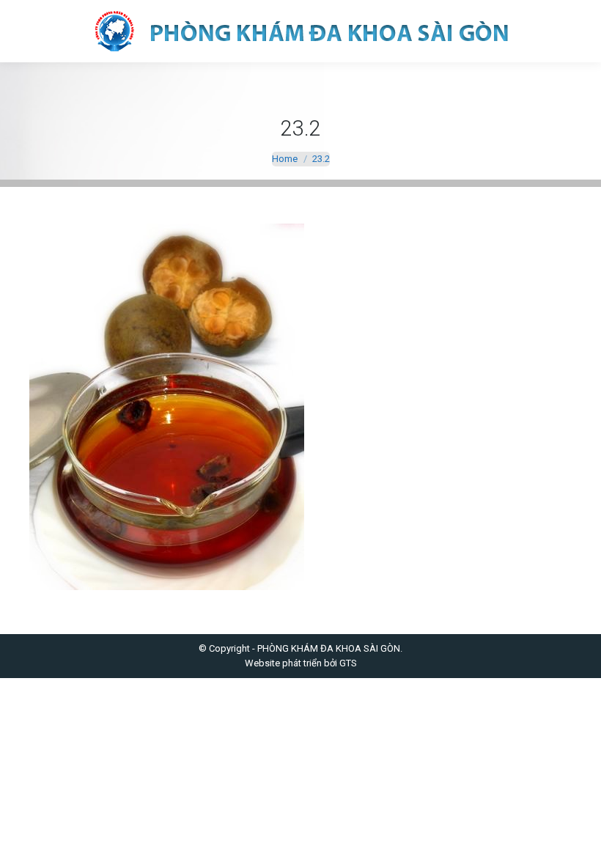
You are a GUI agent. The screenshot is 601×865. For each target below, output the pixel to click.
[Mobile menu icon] (23, 31)
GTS (348, 663)
